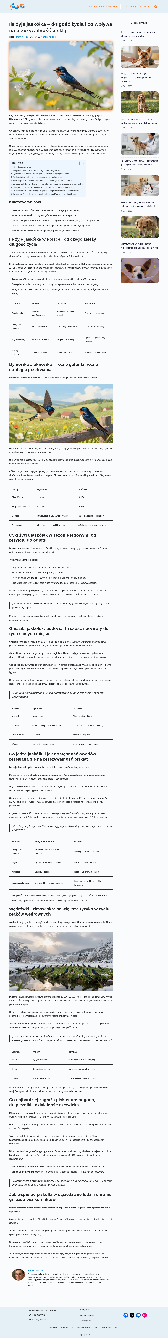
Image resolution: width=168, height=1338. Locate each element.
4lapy (81, 1334)
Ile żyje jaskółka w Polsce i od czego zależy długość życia (37, 170)
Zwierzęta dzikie (136, 6)
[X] (132, 1315)
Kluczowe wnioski (25, 167)
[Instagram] (144, 1315)
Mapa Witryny (106, 1327)
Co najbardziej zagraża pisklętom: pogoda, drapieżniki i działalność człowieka (46, 191)
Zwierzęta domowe (102, 6)
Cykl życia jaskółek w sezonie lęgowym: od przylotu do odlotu (39, 177)
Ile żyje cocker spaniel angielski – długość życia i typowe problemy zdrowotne (136, 78)
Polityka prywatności (67, 1327)
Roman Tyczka (21, 37)
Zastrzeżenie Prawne (83, 1327)
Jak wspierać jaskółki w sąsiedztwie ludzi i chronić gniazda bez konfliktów (44, 194)
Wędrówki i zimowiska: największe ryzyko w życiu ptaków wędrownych (43, 187)
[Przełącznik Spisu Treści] (80, 163)
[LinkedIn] (138, 1315)
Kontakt (96, 1327)
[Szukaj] (156, 6)
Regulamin (53, 1327)
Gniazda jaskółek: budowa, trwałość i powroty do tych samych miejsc (42, 180)
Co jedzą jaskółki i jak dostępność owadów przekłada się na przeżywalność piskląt (48, 184)
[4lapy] (17, 6)
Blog (116, 1327)
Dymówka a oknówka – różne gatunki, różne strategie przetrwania (41, 174)
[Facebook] (125, 1315)
